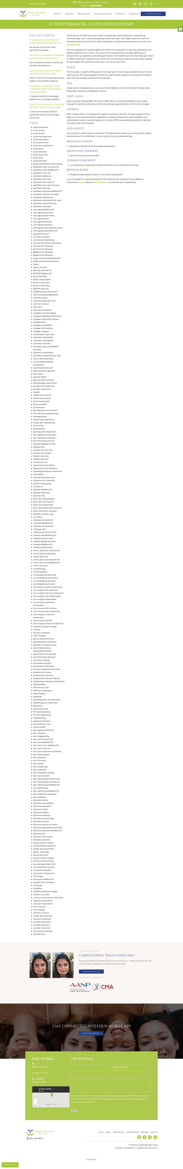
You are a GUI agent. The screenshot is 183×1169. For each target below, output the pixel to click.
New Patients (118, 1132)
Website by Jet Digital (147, 1148)
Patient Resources (102, 14)
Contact (119, 14)
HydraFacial (74, 44)
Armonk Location (101, 2)
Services (68, 14)
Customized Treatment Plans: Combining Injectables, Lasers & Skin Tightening (46, 89)
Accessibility (130, 1148)
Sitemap (118, 1148)
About (57, 14)
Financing (133, 14)
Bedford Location (83, 2)
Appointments (153, 14)
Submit (74, 1110)
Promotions (83, 14)
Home (100, 1132)
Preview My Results (91, 971)
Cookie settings (91, 1159)
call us (81, 182)
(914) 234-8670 (39, 4)
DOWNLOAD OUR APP (91, 1033)
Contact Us (11, 1165)
